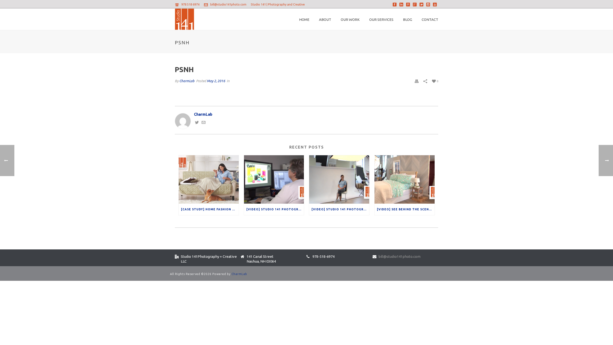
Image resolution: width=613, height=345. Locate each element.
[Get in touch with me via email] (203, 123)
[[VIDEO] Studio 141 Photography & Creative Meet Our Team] (339, 179)
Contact (430, 19)
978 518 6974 (190, 4)
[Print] (417, 81)
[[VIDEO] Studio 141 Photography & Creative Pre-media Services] (274, 179)
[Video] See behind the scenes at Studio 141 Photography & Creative (406, 209)
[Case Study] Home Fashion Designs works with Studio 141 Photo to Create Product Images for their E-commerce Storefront (210, 209)
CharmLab (186, 81)
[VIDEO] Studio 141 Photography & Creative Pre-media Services (275, 209)
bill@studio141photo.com (228, 4)
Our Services (381, 19)
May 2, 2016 (216, 81)
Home (304, 19)
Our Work (350, 19)
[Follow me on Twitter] (197, 123)
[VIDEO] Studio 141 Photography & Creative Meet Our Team (340, 209)
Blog (407, 19)
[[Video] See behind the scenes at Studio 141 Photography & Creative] (405, 179)
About (325, 19)
